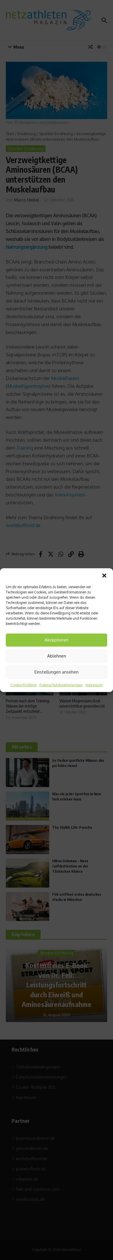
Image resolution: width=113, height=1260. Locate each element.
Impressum (94, 685)
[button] (104, 575)
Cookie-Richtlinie (23, 685)
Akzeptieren (56, 640)
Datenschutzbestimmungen (61, 685)
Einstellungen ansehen (56, 672)
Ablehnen (56, 656)
